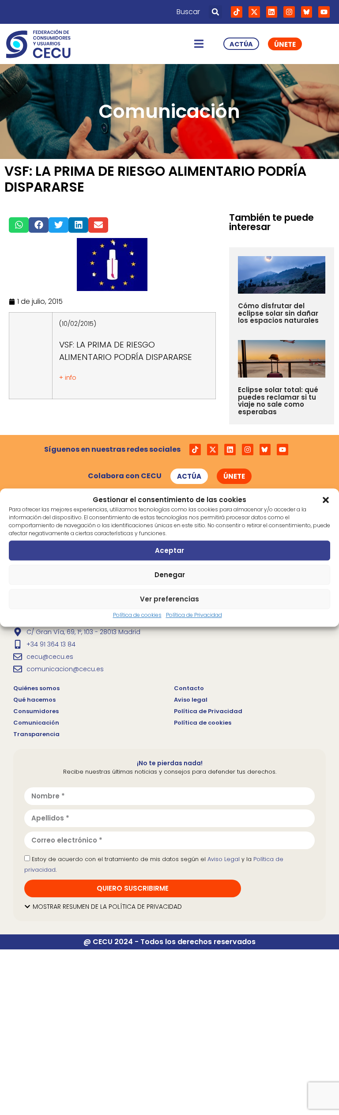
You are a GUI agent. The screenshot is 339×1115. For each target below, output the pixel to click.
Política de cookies (137, 615)
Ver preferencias (169, 599)
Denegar (169, 574)
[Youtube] (324, 12)
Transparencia (36, 734)
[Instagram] (289, 12)
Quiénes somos (36, 688)
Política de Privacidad (194, 615)
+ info (67, 377)
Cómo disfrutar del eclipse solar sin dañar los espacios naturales (278, 313)
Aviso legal (190, 699)
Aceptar (169, 550)
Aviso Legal (223, 859)
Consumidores (36, 711)
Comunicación (36, 722)
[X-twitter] (254, 12)
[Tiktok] (236, 12)
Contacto (189, 688)
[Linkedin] (272, 12)
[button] (325, 499)
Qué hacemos (34, 699)
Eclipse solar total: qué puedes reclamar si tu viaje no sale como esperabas (278, 400)
